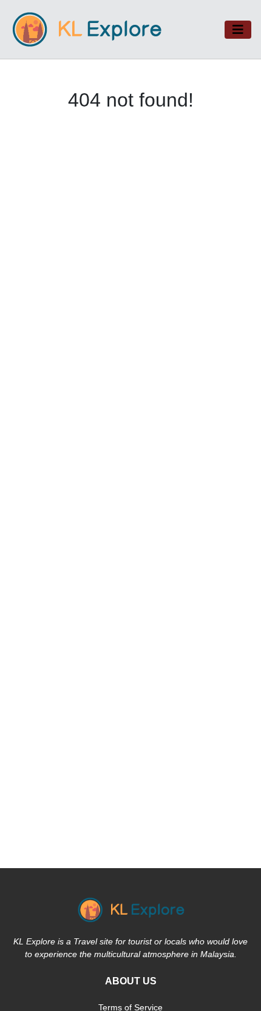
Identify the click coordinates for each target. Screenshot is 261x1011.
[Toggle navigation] (238, 30)
